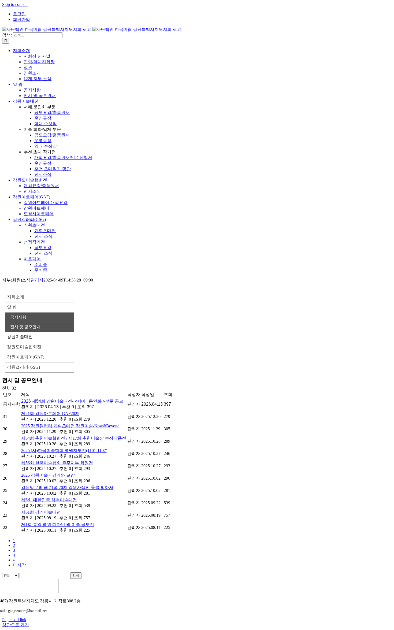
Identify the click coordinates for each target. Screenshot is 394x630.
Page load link (14, 619)
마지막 (19, 565)
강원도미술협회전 (24, 346)
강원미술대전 (20, 336)
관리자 (37, 280)
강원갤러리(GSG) (23, 367)
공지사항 (18, 317)
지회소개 (15, 297)
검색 (75, 575)
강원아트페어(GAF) (25, 357)
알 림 (12, 307)
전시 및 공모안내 (25, 327)
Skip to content (15, 4)
